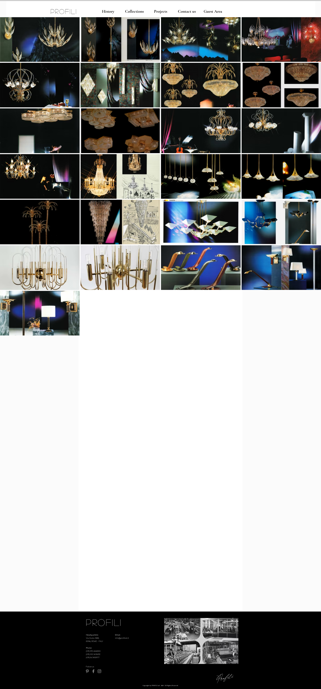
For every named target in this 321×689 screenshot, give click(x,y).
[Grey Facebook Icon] (93, 671)
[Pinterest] (87, 671)
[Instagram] (99, 671)
